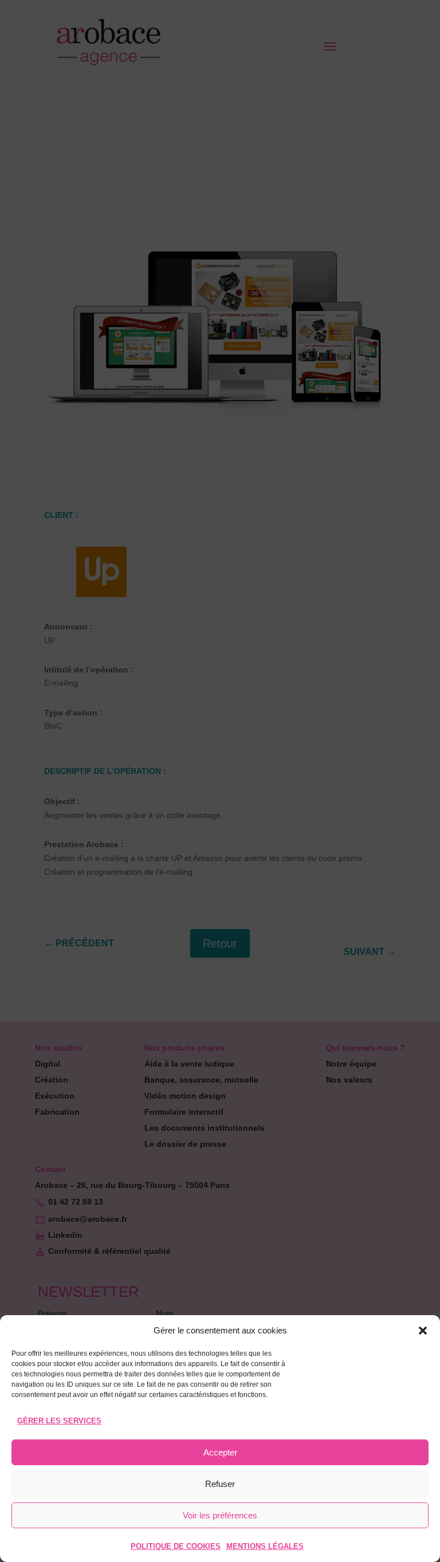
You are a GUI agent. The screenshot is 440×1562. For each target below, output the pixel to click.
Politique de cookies (176, 1546)
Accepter (220, 1452)
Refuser (220, 1484)
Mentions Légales (265, 1546)
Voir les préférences (220, 1515)
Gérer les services (59, 1421)
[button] (423, 1330)
